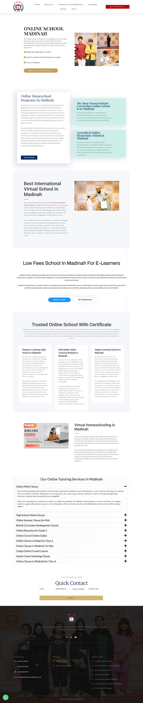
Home (37, 4)
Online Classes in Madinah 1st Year (35, 545)
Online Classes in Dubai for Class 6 (34, 540)
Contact (63, 9)
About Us (48, 4)
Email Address (61, 589)
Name (42, 589)
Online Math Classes (27, 486)
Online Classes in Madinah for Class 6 (36, 561)
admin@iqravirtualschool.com (30, 677)
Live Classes (92, 4)
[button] (71, 485)
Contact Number (78, 589)
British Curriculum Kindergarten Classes (37, 525)
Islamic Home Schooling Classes (33, 556)
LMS (73, 9)
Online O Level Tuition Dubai (31, 535)
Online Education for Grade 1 (31, 530)
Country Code (93, 589)
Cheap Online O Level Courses (32, 551)
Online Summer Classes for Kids (33, 520)
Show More (85, 116)
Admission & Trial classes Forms (71, 4)
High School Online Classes (30, 515)
